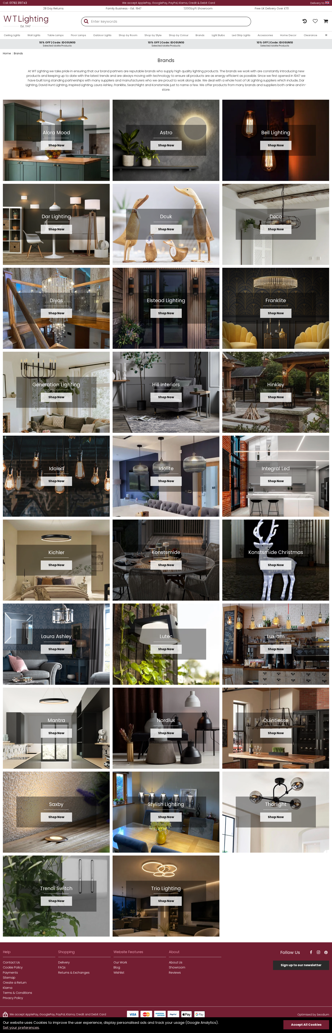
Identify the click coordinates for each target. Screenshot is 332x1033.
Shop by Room (128, 35)
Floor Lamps (78, 35)
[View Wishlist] (315, 21)
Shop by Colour (178, 35)
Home (7, 53)
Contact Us (11, 962)
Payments (10, 972)
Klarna (7, 988)
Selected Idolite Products (57, 44)
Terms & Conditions (17, 993)
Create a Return (15, 982)
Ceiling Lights (12, 35)
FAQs (62, 967)
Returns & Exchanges (74, 972)
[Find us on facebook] (311, 952)
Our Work (120, 962)
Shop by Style (153, 35)
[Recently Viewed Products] (304, 21)
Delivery (64, 962)
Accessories (265, 35)
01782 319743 (18, 3)
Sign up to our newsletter (301, 965)
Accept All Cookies (306, 1024)
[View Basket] (324, 21)
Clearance (310, 35)
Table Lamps (55, 35)
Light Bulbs (218, 35)
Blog (117, 967)
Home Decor (288, 35)
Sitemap (9, 977)
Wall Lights (33, 35)
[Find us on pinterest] (326, 952)
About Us (175, 962)
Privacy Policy (13, 998)
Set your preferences (21, 1027)
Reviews (175, 972)
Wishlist (119, 972)
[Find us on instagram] (318, 952)
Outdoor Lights (102, 35)
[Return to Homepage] (26, 21)
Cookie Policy (13, 967)
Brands (200, 35)
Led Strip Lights (241, 35)
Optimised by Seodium (313, 1014)
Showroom (177, 967)
